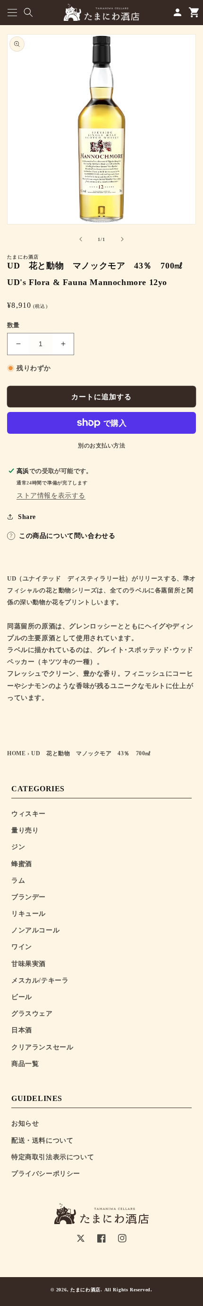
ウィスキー (28, 813)
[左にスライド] (80, 239)
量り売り (25, 830)
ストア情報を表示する (51, 495)
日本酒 (21, 1030)
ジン (18, 846)
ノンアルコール (35, 930)
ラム (18, 880)
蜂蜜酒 (21, 864)
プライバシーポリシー (45, 1173)
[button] (12, 12)
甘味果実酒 (28, 963)
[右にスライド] (122, 239)
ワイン (21, 946)
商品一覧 (25, 1063)
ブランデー (28, 897)
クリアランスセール (42, 1047)
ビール (21, 997)
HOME (16, 753)
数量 (13, 325)
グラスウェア (32, 1013)
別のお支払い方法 (101, 445)
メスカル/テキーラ (39, 980)
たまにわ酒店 (85, 1289)
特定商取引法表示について (52, 1157)
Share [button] (27, 516)
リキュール (28, 913)
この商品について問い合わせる (67, 535)
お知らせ (25, 1123)
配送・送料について (42, 1140)
